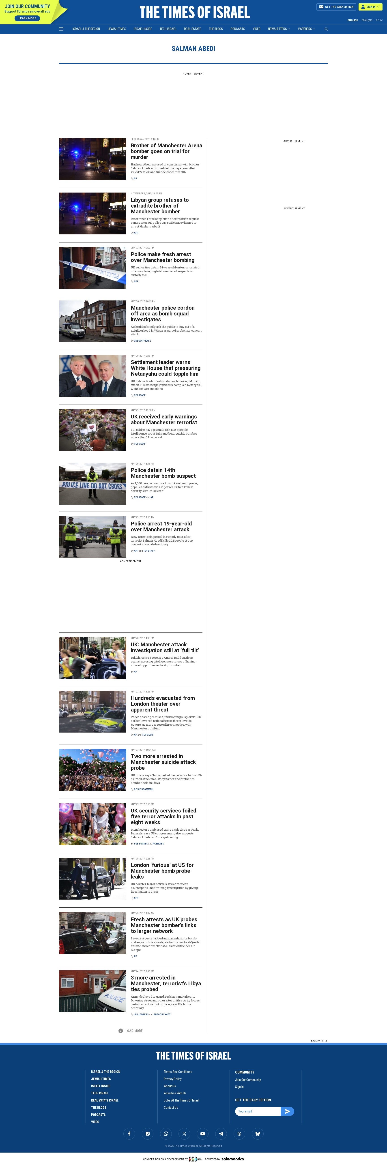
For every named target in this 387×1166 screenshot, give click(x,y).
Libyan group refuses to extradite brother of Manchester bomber (160, 206)
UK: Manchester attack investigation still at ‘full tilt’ (165, 647)
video (95, 1122)
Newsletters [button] (277, 29)
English (353, 20)
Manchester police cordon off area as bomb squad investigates (163, 314)
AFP (136, 233)
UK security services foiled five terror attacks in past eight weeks (163, 816)
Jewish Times (117, 29)
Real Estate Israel (104, 1100)
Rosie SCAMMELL (144, 789)
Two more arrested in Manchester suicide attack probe (163, 762)
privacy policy (173, 1079)
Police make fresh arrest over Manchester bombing (163, 257)
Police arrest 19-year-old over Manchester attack (161, 527)
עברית (379, 20)
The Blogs (216, 29)
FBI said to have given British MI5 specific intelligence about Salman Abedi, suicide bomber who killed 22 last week (164, 433)
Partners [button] (305, 29)
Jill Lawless (141, 1014)
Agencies (158, 843)
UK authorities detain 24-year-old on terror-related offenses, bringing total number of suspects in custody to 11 (165, 271)
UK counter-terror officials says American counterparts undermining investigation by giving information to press (164, 888)
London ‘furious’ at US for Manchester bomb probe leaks (162, 871)
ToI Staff (140, 395)
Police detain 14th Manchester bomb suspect (163, 473)
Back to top (317, 1041)
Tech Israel (168, 29)
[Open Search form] (326, 29)
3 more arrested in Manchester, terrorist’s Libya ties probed (166, 983)
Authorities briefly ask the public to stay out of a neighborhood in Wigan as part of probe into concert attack (166, 330)
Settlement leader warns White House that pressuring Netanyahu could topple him (166, 368)
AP (135, 178)
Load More (134, 1031)
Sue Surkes (141, 843)
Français (367, 20)
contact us (171, 1107)
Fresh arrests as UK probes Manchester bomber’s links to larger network (164, 925)
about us (170, 1086)
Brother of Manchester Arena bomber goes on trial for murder (166, 151)
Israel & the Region (86, 29)
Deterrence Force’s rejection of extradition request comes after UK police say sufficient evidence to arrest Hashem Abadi (165, 222)
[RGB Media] (196, 1159)
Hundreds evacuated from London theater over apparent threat (163, 704)
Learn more (27, 18)
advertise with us (175, 1093)
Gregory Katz (142, 341)
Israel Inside (143, 29)
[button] (371, 7)
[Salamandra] (232, 1158)
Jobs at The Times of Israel (181, 1100)
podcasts (98, 1115)
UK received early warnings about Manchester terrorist (164, 420)
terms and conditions (178, 1072)
